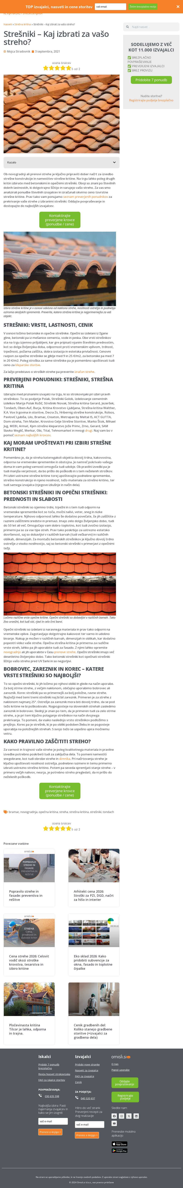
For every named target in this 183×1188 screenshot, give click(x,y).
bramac (14, 812)
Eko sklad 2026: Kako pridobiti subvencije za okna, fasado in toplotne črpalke (93, 962)
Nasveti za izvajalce (86, 1070)
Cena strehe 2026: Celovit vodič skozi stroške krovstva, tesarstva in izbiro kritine (29, 962)
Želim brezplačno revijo (143, 6)
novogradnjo (12, 652)
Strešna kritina (22, 24)
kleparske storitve (27, 365)
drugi (88, 430)
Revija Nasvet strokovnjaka (23, 13)
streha (63, 812)
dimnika (64, 759)
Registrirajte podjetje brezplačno (151, 100)
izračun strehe (84, 372)
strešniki (96, 812)
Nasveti (8, 24)
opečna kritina (48, 812)
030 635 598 (52, 1096)
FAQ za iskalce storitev (51, 1080)
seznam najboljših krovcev (32, 435)
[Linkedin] (136, 1116)
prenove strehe (65, 652)
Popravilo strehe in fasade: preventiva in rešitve (25, 895)
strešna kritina (79, 812)
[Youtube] (114, 1123)
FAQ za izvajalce (84, 1076)
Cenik (78, 1082)
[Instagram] (121, 1116)
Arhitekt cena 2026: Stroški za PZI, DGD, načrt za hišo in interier (94, 895)
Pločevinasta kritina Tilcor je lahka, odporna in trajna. (27, 1029)
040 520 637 (88, 1098)
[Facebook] (114, 1116)
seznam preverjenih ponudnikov (85, 197)
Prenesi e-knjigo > (50, 1132)
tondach (108, 812)
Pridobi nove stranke (87, 1064)
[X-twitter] (129, 1116)
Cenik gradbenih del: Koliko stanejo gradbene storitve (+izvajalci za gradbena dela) (93, 1031)
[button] (114, 162)
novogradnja (29, 812)
